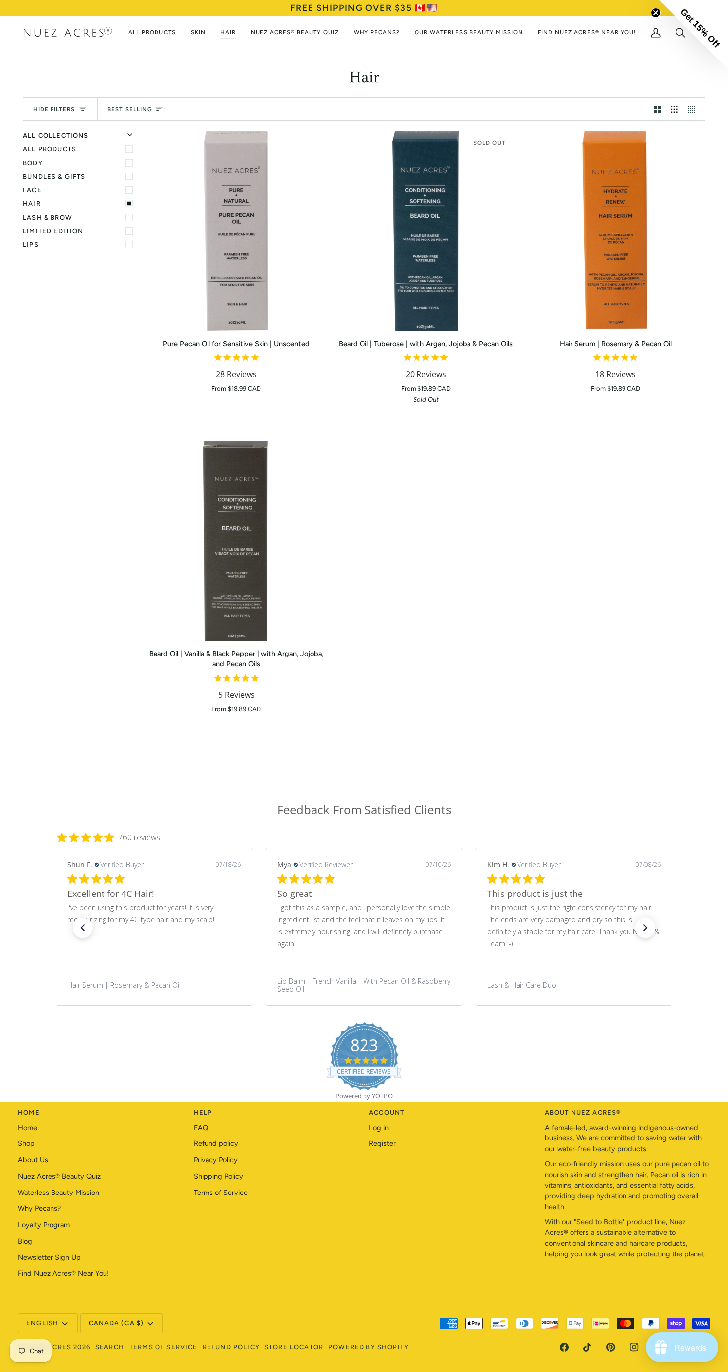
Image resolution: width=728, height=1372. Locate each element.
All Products (49, 149)
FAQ (201, 1127)
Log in (379, 1127)
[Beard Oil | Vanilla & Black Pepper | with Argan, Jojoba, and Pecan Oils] (236, 541)
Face (32, 190)
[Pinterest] (610, 1347)
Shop (26, 1143)
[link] (154, 985)
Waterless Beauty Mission (58, 1192)
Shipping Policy (218, 1176)
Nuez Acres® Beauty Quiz (59, 1176)
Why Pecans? (39, 1208)
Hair (32, 203)
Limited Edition (53, 231)
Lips (31, 244)
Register (382, 1143)
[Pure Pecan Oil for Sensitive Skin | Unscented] (236, 231)
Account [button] (386, 1112)
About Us (33, 1159)
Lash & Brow (47, 217)
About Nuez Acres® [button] (583, 1112)
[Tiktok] (587, 1347)
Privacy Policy (216, 1159)
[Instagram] (634, 1347)
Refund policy (216, 1143)
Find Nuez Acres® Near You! (63, 1273)
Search (109, 1347)
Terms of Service (221, 1192)
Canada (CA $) (116, 1323)
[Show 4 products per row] (694, 109)
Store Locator (293, 1347)
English (42, 1323)
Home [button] (29, 1112)
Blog (25, 1241)
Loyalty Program (44, 1224)
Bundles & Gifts (54, 176)
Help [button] (203, 1112)
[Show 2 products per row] (657, 109)
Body (33, 163)
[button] (83, 928)
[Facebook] (564, 1347)
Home (27, 1127)
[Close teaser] (656, 13)
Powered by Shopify (368, 1347)
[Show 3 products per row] (674, 109)
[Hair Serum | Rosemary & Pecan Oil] (615, 231)
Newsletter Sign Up (49, 1257)
